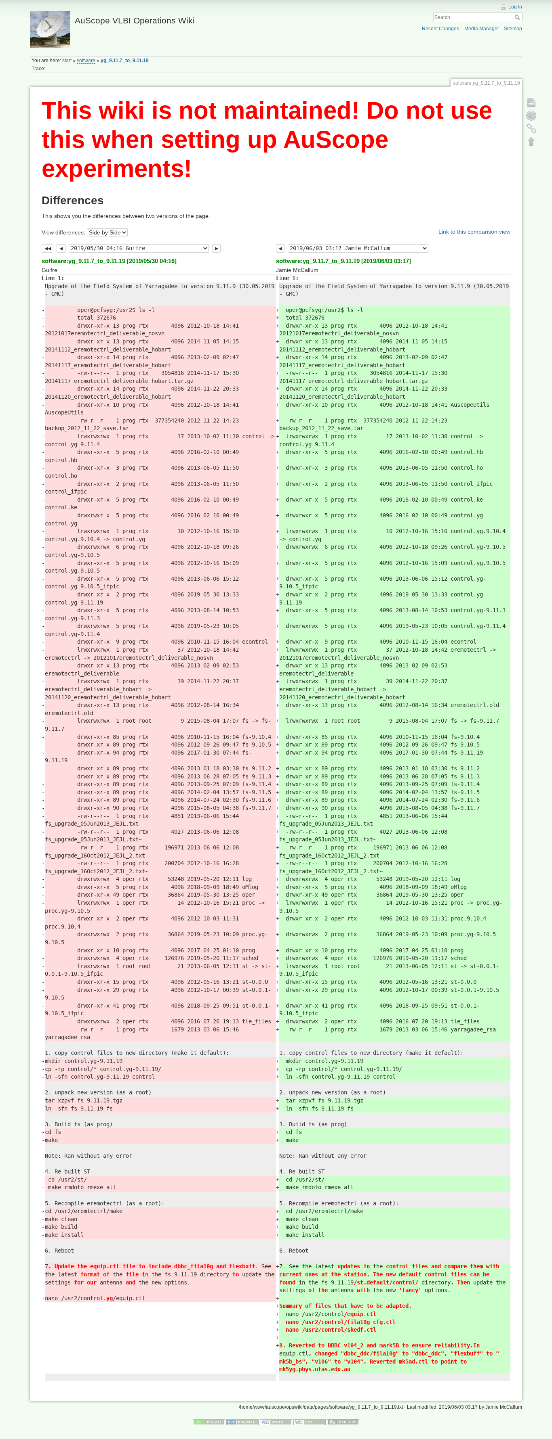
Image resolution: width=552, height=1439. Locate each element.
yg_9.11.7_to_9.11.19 (125, 60)
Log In (515, 7)
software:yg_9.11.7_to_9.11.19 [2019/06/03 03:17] (343, 260)
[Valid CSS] (309, 1422)
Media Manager (481, 28)
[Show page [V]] (531, 102)
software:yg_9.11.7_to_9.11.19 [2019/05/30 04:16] (109, 260)
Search (518, 17)
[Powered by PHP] (242, 1422)
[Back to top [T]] (531, 141)
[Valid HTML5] (276, 1422)
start (67, 60)
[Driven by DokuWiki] (343, 1422)
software (86, 60)
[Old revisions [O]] (531, 115)
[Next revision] (216, 248)
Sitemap (513, 28)
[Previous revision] (61, 248)
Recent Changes (440, 28)
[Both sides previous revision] (47, 248)
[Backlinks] (531, 128)
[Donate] (209, 1422)
